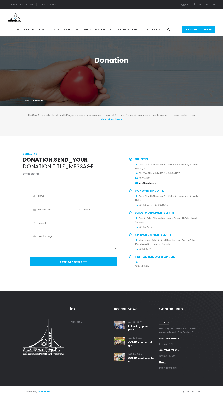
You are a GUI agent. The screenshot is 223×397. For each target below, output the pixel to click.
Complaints (191, 29)
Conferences (151, 29)
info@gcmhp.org (147, 183)
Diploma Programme (129, 29)
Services (54, 29)
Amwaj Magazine (104, 29)
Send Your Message (71, 261)
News (42, 29)
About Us (29, 29)
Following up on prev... (138, 328)
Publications (71, 29)
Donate (208, 29)
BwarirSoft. (44, 391)
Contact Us (77, 321)
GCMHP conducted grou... (140, 343)
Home (16, 29)
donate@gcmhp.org (111, 119)
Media (86, 29)
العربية (184, 4)
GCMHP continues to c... (141, 359)
